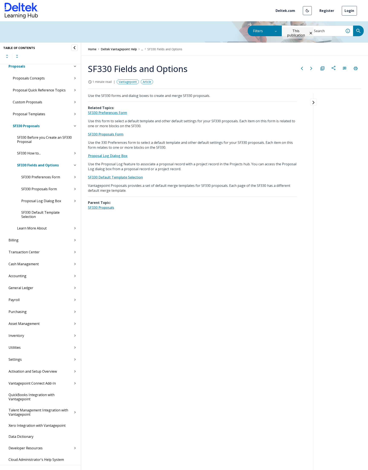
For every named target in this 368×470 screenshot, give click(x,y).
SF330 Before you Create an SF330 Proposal (44, 139)
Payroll (14, 300)
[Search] (358, 31)
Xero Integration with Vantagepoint (37, 425)
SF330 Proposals (26, 126)
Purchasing (18, 312)
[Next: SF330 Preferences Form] (311, 68)
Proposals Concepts (29, 78)
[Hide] (74, 48)
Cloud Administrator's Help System (36, 459)
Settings (15, 359)
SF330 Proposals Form (39, 189)
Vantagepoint (128, 82)
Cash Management (24, 264)
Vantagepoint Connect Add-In (32, 383)
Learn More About (32, 228)
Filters (258, 31)
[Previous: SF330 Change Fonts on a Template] (302, 68)
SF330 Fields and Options (38, 165)
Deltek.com (285, 10)
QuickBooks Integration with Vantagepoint (32, 397)
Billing (14, 240)
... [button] (142, 49)
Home (92, 49)
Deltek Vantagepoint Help (119, 49)
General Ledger (21, 288)
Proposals (17, 66)
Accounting (17, 276)
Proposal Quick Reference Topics (39, 90)
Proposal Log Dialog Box (41, 201)
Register (326, 10)
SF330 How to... (29, 153)
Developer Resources (26, 448)
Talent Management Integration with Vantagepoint (38, 412)
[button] (307, 10)
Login (349, 10)
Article (147, 82)
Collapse (17, 56)
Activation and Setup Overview (33, 371)
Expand (7, 56)
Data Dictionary (21, 436)
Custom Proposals (27, 102)
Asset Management (24, 324)
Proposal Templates (29, 114)
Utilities (15, 347)
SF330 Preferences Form (40, 177)
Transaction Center (24, 252)
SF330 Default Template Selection (40, 214)
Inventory (16, 335)
